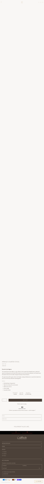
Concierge (39, 481)
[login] (41, 2)
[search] (39, 2)
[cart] (42, 2)
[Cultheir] (22, 2)
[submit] (39, 468)
